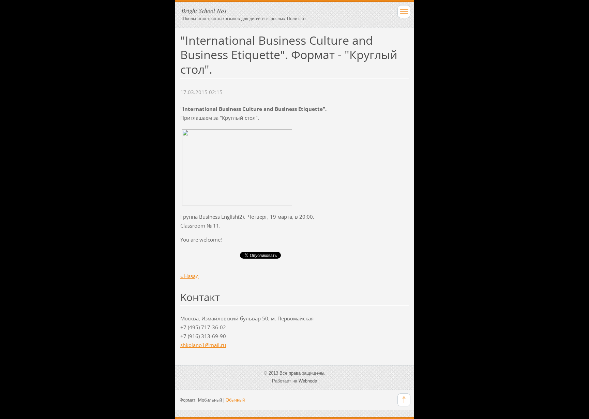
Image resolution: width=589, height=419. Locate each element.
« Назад (189, 276)
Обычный (235, 400)
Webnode (308, 381)
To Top (403, 399)
